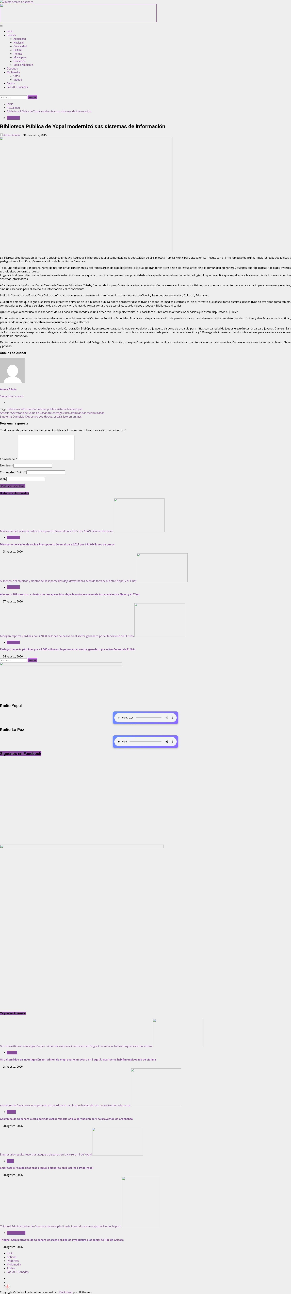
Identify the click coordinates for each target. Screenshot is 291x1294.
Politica (17, 53)
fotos (16, 76)
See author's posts (12, 396)
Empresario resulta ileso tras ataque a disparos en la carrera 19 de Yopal (46, 1154)
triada (71, 409)
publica (51, 409)
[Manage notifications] (7, 1286)
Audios (11, 83)
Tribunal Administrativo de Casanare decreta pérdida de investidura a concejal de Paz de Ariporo (60, 1226)
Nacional (18, 42)
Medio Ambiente (23, 64)
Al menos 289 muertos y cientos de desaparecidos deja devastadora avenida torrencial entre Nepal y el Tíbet (68, 581)
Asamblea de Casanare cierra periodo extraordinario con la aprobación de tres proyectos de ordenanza (65, 1105)
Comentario (8, 459)
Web (3, 479)
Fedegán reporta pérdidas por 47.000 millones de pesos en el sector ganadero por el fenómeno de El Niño (67, 636)
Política (11, 1112)
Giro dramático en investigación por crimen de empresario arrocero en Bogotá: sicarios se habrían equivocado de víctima (76, 1046)
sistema (62, 409)
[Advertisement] (78, 21)
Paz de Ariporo (16, 1233)
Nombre (6, 465)
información (28, 409)
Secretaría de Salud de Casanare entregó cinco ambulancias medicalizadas (52, 413)
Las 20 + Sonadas (17, 87)
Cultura (17, 50)
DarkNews (66, 1292)
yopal (78, 409)
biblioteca (14, 409)
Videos (17, 79)
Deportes (12, 68)
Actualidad (19, 38)
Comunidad (20, 46)
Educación (19, 61)
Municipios (19, 57)
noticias (11, 35)
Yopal (10, 1161)
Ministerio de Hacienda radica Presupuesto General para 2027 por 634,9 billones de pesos (56, 531)
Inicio (10, 31)
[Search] (1, 93)
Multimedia (13, 72)
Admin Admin (12, 135)
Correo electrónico (13, 472)
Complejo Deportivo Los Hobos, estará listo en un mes (41, 416)
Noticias (12, 1052)
